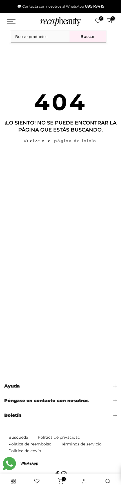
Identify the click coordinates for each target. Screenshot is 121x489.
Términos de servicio (81, 444)
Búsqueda (18, 437)
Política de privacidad (59, 437)
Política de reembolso (29, 444)
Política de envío (24, 450)
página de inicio (75, 140)
